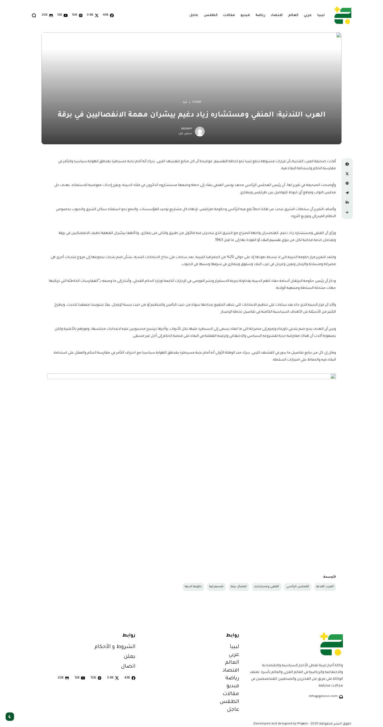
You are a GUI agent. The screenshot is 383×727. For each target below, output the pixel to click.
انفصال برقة (239, 586)
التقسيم (221, 162)
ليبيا (185, 102)
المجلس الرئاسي (297, 586)
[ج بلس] (342, 15)
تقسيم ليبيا (216, 586)
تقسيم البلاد (271, 240)
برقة (62, 233)
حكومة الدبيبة (193, 586)
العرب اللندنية (325, 586)
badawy (186, 129)
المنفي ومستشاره (266, 586)
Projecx (302, 724)
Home (196, 102)
